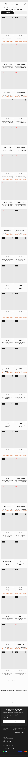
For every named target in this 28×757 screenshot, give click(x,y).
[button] (12, 17)
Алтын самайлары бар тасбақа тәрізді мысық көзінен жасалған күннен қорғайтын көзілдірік (8, 563)
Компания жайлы (6, 731)
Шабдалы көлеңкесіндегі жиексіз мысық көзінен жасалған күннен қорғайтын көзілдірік (8, 507)
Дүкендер (4, 729)
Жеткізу (14, 731)
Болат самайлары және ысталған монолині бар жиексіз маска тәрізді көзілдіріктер (8, 645)
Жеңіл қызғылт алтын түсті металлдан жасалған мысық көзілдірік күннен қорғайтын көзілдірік (8, 369)
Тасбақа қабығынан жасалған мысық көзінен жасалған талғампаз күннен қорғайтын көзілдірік (21, 507)
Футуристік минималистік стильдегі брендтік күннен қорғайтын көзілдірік (21, 645)
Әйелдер (8, 7)
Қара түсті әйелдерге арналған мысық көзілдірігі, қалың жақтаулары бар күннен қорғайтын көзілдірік (8, 259)
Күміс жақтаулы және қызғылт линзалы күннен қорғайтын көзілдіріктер (8, 618)
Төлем (14, 729)
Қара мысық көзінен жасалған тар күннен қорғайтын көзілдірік (8, 176)
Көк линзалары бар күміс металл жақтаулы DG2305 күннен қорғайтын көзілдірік (8, 673)
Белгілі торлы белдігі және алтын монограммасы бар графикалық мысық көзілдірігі (8, 342)
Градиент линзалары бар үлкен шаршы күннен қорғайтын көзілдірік (8, 452)
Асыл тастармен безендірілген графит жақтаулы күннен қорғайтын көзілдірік (21, 38)
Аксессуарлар (14, 7)
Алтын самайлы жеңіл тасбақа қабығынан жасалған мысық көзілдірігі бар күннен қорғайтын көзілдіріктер (8, 314)
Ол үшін (11, 714)
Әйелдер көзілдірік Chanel (8, 690)
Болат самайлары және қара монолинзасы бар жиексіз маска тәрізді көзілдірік (21, 618)
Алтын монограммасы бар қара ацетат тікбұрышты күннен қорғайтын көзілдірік (21, 176)
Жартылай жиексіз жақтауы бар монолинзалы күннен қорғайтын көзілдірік (21, 66)
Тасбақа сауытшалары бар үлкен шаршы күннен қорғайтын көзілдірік (8, 425)
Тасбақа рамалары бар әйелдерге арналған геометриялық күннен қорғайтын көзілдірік (21, 563)
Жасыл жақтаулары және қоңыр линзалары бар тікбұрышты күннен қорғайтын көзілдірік (8, 535)
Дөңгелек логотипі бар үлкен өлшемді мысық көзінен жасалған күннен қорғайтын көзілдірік (21, 314)
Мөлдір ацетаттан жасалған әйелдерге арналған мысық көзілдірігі (21, 231)
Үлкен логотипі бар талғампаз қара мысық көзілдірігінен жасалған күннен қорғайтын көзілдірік (21, 452)
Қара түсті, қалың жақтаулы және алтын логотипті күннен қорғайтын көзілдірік (8, 231)
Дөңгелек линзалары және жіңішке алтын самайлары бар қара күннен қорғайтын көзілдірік (8, 38)
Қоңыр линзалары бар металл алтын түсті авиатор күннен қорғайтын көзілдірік (21, 480)
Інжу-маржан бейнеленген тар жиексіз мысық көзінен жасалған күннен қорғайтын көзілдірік (21, 342)
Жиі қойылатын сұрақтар (8, 738)
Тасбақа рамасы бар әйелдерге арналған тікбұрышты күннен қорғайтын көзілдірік (21, 369)
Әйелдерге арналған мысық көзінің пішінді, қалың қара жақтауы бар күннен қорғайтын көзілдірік (21, 590)
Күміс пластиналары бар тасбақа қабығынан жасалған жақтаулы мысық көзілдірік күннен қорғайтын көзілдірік (8, 121)
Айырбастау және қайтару (18, 732)
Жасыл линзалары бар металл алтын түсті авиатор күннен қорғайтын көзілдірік (8, 66)
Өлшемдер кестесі (16, 734)
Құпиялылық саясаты (7, 741)
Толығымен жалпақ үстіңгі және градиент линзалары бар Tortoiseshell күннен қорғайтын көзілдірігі (21, 93)
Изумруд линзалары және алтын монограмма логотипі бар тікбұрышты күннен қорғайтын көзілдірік (8, 204)
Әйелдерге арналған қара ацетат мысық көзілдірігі (8, 480)
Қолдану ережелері (6, 740)
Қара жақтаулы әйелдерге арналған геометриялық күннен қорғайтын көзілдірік (8, 590)
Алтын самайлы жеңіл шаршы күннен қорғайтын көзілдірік (8, 397)
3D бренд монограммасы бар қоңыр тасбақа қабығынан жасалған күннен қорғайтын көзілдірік (21, 673)
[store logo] (14, 4)
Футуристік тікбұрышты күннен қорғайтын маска (8, 93)
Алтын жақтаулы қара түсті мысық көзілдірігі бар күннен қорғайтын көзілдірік (21, 535)
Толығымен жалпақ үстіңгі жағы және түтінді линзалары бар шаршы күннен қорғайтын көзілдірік (21, 121)
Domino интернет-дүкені (5, 7)
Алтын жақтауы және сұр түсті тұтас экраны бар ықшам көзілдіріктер (21, 425)
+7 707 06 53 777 (8, 748)
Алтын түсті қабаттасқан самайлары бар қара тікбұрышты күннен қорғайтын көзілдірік (21, 259)
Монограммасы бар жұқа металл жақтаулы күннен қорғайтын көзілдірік (21, 204)
